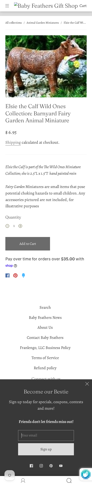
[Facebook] (7, 275)
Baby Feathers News (45, 317)
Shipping (13, 142)
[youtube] (61, 466)
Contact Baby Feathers (45, 337)
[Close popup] (87, 384)
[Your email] (46, 435)
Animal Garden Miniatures (43, 23)
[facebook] (31, 466)
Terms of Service (45, 357)
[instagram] (41, 466)
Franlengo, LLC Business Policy (45, 347)
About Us (45, 327)
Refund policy (45, 368)
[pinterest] (51, 466)
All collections (13, 23)
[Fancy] (23, 275)
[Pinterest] (15, 275)
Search (45, 307)
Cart (83, 5)
